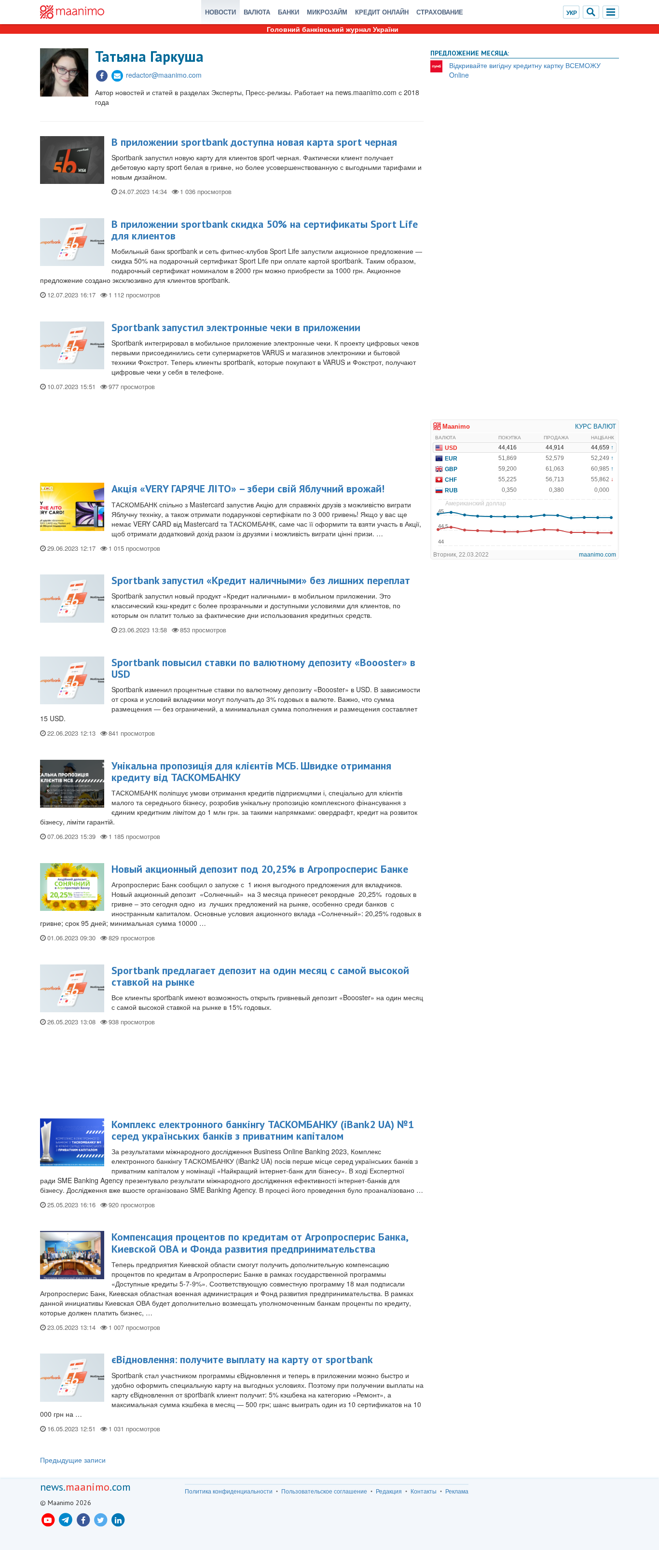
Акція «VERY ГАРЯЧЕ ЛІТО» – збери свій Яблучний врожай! (247, 488)
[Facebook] (102, 75)
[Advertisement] (232, 440)
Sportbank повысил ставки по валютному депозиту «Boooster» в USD (263, 668)
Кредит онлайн (382, 11)
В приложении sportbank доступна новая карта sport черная (254, 142)
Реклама (456, 1491)
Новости (220, 11)
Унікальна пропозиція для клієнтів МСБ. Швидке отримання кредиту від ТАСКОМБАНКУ (251, 771)
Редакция (389, 1491)
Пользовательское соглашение (324, 1491)
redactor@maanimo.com (164, 75)
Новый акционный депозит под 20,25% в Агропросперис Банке (259, 869)
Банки (288, 11)
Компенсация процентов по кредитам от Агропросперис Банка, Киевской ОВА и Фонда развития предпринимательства (259, 1242)
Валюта (257, 11)
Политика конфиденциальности (229, 1491)
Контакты (424, 1491)
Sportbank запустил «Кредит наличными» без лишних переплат (260, 580)
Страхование (439, 11)
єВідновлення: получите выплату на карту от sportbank (242, 1359)
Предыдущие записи (73, 1460)
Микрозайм (327, 11)
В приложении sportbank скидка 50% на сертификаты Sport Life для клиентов (264, 229)
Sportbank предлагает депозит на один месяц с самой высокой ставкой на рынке (260, 976)
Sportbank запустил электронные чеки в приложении (235, 327)
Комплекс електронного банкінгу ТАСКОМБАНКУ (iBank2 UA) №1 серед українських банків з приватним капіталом (262, 1130)
